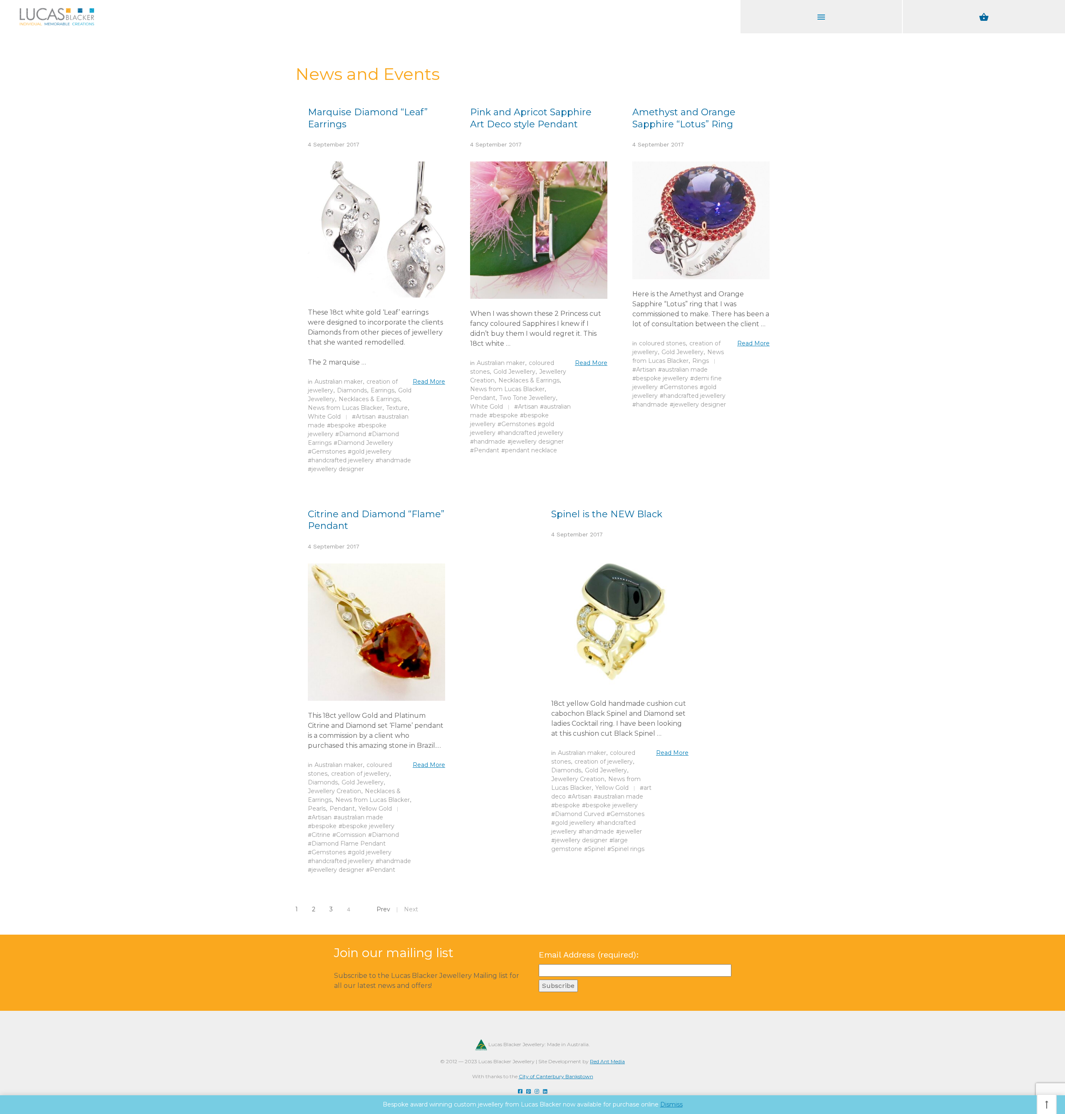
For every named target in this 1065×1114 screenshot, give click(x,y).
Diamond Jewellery (365, 443)
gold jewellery (371, 451)
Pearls (317, 808)
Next (411, 909)
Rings (700, 361)
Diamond (352, 434)
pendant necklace (531, 450)
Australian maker (339, 381)
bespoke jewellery (662, 378)
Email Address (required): (589, 955)
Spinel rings (627, 849)
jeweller (631, 831)
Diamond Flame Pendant (349, 843)
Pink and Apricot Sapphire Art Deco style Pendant (531, 118)
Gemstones (329, 451)
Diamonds (352, 390)
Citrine (321, 835)
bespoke (343, 425)
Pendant (482, 398)
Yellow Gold (375, 808)
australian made (685, 369)
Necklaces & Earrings (369, 399)
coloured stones (662, 343)
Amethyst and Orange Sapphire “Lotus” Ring (684, 118)
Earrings (382, 390)
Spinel (596, 849)
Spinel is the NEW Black (606, 514)
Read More (429, 381)
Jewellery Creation (334, 791)
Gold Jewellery (514, 371)
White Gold (324, 416)
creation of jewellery (360, 773)
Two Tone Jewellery (527, 398)
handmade (395, 460)
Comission (351, 835)
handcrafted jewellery (343, 460)
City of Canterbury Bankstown (556, 1076)
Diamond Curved (579, 814)
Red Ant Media (607, 1061)
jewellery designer (338, 469)
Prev (383, 909)
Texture (397, 408)
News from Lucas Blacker (345, 408)
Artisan (366, 416)
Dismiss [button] (671, 1104)
